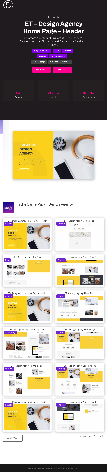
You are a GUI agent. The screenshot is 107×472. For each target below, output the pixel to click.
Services (66, 61)
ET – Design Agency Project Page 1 (80, 401)
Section (67, 50)
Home (60, 332)
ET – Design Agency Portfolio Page (27, 365)
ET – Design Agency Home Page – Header (27, 220)
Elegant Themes (42, 50)
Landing (61, 368)
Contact (61, 223)
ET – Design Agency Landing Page (80, 365)
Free (57, 50)
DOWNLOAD (62, 69)
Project (61, 260)
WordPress (73, 468)
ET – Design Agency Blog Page (27, 257)
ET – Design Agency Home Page (80, 329)
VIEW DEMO (41, 69)
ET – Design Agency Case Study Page (27, 329)
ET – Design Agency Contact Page (79, 220)
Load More (13, 438)
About (60, 296)
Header (42, 56)
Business (53, 61)
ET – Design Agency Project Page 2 (80, 257)
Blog (7, 260)
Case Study (10, 332)
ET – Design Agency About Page (80, 293)
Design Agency (58, 56)
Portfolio (9, 368)
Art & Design (39, 61)
